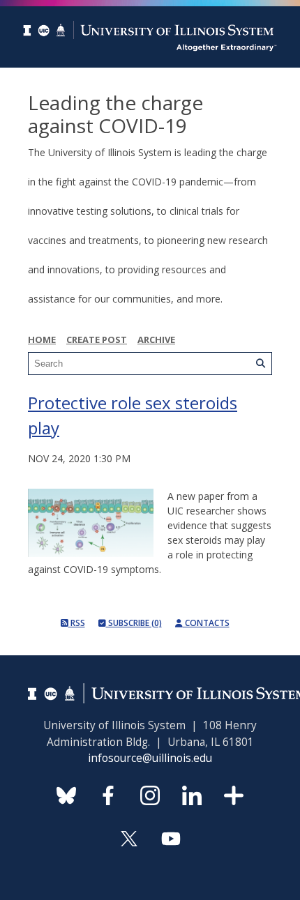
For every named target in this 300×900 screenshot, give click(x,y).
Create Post (96, 339)
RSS (76, 623)
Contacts (206, 623)
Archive (156, 339)
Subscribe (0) (134, 623)
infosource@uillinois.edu (150, 758)
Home (42, 339)
